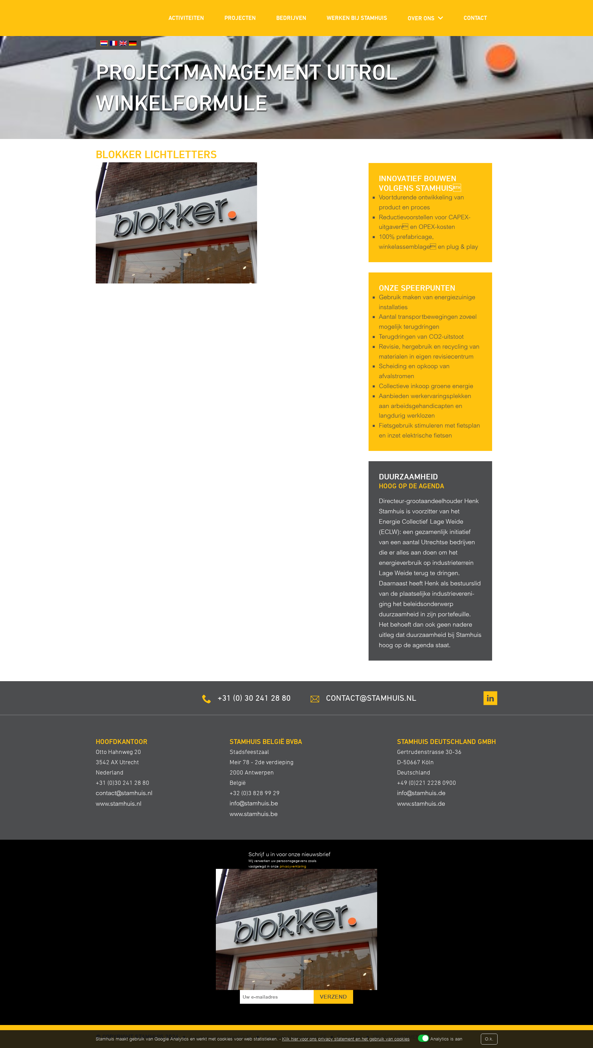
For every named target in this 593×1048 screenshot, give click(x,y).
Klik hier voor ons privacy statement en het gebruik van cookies (346, 1038)
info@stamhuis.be (254, 803)
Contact (475, 17)
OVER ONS (421, 18)
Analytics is (446, 1038)
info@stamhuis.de (421, 792)
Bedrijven (291, 17)
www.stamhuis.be (254, 813)
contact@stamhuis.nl (124, 792)
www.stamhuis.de (421, 803)
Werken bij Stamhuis (357, 17)
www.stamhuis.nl (118, 803)
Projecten (240, 17)
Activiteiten (186, 17)
